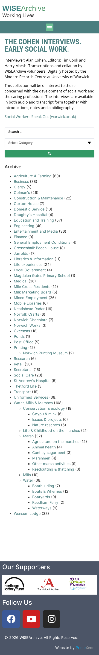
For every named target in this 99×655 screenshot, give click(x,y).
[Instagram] (51, 619)
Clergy (19, 187)
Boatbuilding (43, 485)
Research (22, 358)
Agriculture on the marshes (55, 441)
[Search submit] (49, 153)
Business (21, 181)
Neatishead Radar (29, 308)
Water (28, 480)
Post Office (23, 342)
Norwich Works (27, 325)
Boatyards (41, 497)
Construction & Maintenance (38, 198)
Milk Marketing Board (32, 292)
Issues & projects (47, 419)
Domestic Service (29, 209)
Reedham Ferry (45, 502)
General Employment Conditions (42, 242)
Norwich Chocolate (30, 319)
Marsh (28, 436)
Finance (20, 236)
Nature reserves (46, 425)
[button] (49, 27)
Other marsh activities (51, 463)
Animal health (44, 447)
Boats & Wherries (47, 491)
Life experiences (28, 264)
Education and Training (34, 220)
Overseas (22, 331)
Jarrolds (21, 253)
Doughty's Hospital (30, 214)
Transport (22, 391)
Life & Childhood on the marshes (51, 430)
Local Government (30, 270)
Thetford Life (25, 386)
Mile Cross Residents (32, 286)
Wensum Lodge (27, 513)
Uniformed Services (31, 397)
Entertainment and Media (36, 231)
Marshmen (41, 458)
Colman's (22, 192)
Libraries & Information (33, 259)
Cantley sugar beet (48, 452)
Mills (27, 474)
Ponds (19, 336)
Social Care (24, 375)
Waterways (41, 508)
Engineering (24, 225)
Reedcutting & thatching (53, 469)
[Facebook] (11, 619)
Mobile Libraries (28, 303)
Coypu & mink (44, 414)
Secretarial (24, 369)
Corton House (26, 203)
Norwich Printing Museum (45, 353)
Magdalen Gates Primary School (42, 275)
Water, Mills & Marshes (33, 402)
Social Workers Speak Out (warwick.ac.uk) (40, 116)
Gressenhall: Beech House (36, 248)
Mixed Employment (30, 297)
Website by (74, 647)
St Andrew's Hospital (32, 380)
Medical (20, 281)
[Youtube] (31, 619)
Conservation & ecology (44, 408)
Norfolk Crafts (26, 314)
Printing (20, 347)
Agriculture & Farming (33, 176)
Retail (18, 364)
